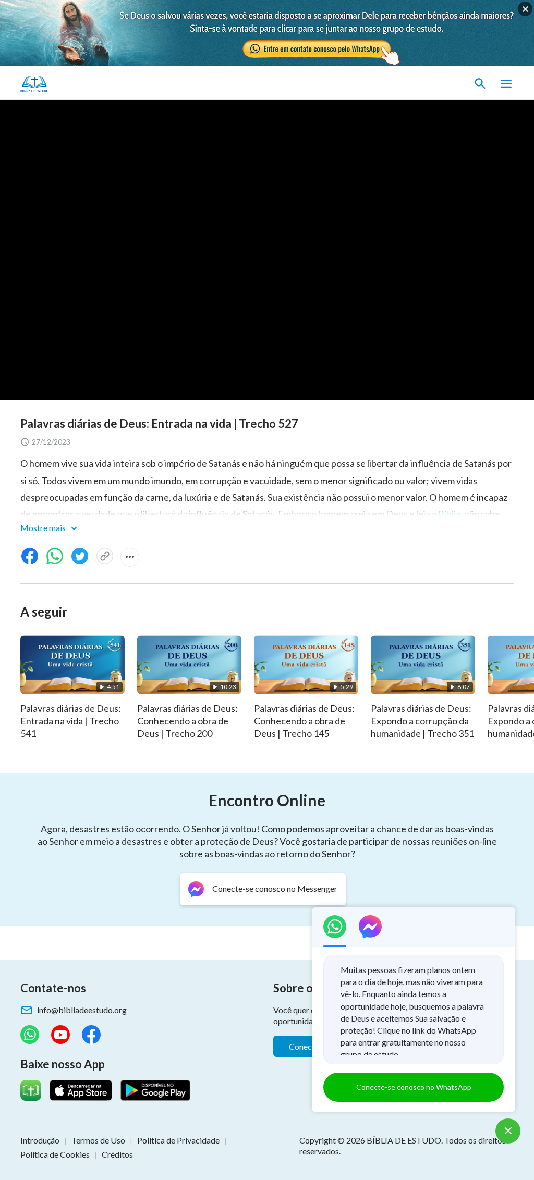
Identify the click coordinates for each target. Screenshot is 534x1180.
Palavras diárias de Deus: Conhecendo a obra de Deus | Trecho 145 (304, 721)
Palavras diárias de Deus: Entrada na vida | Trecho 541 (70, 721)
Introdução (39, 1140)
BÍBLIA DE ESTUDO (404, 1140)
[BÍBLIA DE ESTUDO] (69, 84)
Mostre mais (43, 528)
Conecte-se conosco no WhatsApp (413, 1087)
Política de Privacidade (178, 1140)
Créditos (117, 1154)
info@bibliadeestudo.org (82, 1010)
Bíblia (449, 514)
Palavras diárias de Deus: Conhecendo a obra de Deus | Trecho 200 (187, 721)
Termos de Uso (98, 1140)
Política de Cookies (55, 1154)
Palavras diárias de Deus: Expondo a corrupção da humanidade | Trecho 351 (422, 721)
